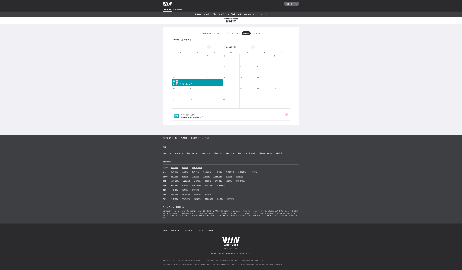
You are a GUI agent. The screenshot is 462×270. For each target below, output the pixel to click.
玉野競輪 (174, 190)
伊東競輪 (229, 177)
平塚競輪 (206, 177)
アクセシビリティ (189, 230)
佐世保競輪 (209, 199)
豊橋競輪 (208, 181)
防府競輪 (195, 190)
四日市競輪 (240, 181)
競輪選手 (279, 153)
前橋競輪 (185, 172)
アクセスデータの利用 (206, 230)
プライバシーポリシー (244, 253)
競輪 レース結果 (265, 153)
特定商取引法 (230, 253)
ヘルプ (165, 230)
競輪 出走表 (206, 153)
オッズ (221, 14)
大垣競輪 (197, 181)
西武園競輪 (230, 172)
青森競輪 (185, 168)
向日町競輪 (196, 185)
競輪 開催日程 (192, 153)
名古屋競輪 (175, 181)
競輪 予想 (218, 153)
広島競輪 (185, 190)
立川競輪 (253, 172)
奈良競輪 (185, 185)
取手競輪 (195, 172)
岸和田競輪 (221, 185)
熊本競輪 (230, 199)
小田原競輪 (217, 177)
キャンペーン (249, 14)
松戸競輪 (174, 177)
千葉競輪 (185, 177)
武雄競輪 (197, 199)
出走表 (206, 14)
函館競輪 (174, 168)
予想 (214, 14)
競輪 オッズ (229, 153)
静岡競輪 (239, 177)
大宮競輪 (218, 172)
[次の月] (253, 47)
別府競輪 (220, 199)
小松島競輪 (186, 194)
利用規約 (221, 253)
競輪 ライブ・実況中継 (247, 153)
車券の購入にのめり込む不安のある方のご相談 (222, 260)
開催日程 (198, 14)
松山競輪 (208, 194)
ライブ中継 (231, 14)
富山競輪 (218, 181)
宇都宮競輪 (207, 172)
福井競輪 (174, 185)
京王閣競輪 (242, 172)
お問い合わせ (175, 230)
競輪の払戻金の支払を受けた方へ (252, 260)
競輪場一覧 (179, 153)
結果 (239, 14)
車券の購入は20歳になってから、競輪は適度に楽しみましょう (183, 260)
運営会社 (214, 253)
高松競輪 (174, 194)
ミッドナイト (262, 14)
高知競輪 (197, 194)
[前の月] (209, 47)
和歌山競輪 (209, 185)
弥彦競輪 (174, 172)
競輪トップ (167, 153)
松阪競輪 (229, 181)
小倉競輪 (174, 199)
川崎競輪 (195, 177)
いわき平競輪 (197, 168)
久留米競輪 (186, 199)
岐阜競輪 (186, 181)
